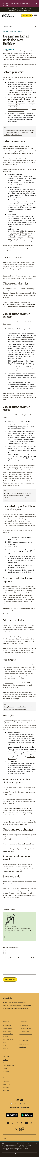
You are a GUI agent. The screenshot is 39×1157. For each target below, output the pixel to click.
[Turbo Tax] (14, 1104)
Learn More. (10, 937)
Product (11, 707)
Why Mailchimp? (7, 1025)
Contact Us (6, 1081)
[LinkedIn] (21, 1123)
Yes (6, 951)
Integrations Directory (26, 1034)
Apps (5, 707)
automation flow (21, 99)
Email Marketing (7, 1031)
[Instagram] (17, 1123)
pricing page (12, 164)
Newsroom (6, 1063)
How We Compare (7, 1036)
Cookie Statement (21, 1149)
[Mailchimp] (25, 1108)
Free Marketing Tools (25, 1028)
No (6, 953)
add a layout (9, 683)
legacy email (18, 245)
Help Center (7, 31)
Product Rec (22, 707)
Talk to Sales (6, 1090)
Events (21, 1049)
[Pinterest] (31, 1123)
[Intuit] (19, 1100)
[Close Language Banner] (36, 3)
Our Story (5, 1060)
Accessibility (6, 1071)
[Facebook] (7, 1123)
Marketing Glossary (25, 1031)
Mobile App (6, 1048)
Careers (5, 1068)
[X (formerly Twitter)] (12, 1123)
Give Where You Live (8, 1065)
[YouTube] (26, 1123)
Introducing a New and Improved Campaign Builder (17, 1005)
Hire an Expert (6, 1084)
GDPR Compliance (8, 1039)
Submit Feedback (10, 979)
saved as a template (25, 191)
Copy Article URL (10, 49)
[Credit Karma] (24, 1104)
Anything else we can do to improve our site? (18, 958)
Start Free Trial (27, 15)
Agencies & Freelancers (26, 1044)
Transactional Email (8, 1034)
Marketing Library (24, 1025)
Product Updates (7, 1028)
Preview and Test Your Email (12, 871)
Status (4, 1045)
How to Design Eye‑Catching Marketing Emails (15, 1008)
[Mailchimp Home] (7, 15)
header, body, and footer (24, 736)
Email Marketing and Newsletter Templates (14, 1002)
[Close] (36, 1144)
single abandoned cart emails (18, 109)
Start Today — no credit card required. (19, 10)
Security (5, 1042)
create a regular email (16, 146)
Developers (23, 1047)
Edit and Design (17, 31)
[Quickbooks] (14, 1108)
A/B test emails (20, 103)
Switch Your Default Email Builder (22, 94)
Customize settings (19, 1153)
